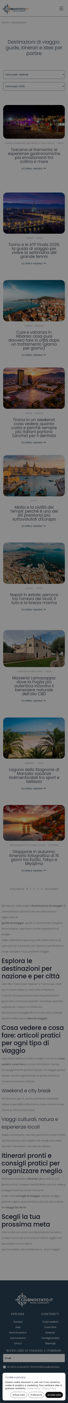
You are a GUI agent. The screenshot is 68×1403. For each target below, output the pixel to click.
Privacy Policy (49, 1388)
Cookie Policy (33, 1388)
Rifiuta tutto (19, 1394)
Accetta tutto (54, 1394)
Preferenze (36, 1394)
